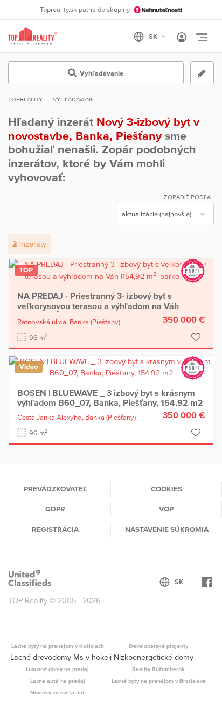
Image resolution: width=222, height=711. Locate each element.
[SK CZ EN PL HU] (154, 36)
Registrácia (55, 529)
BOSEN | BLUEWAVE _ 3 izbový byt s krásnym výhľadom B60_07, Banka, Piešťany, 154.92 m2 (110, 397)
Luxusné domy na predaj (57, 669)
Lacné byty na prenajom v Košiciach (57, 645)
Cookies (166, 488)
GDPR (55, 508)
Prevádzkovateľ (55, 488)
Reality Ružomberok (158, 669)
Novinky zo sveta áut (57, 692)
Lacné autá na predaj (57, 681)
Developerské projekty (158, 645)
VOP (166, 508)
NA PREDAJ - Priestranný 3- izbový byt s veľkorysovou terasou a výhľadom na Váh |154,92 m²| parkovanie (98, 305)
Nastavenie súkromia (167, 529)
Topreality (25, 99)
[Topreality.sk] (32, 36)
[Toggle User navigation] (181, 37)
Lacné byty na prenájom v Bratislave (159, 681)
